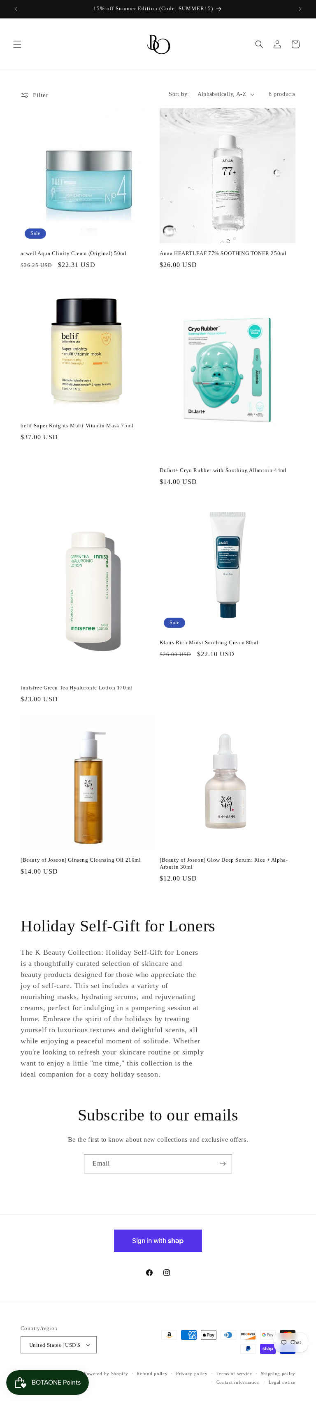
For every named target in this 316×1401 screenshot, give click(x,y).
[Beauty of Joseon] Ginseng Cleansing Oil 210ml (81, 860)
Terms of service (234, 1373)
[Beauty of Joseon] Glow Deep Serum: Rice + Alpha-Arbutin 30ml (224, 863)
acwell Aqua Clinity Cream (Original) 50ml (74, 253)
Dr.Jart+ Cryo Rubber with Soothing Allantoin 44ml (223, 470)
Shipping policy (278, 1373)
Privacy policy (192, 1373)
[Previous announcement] (16, 9)
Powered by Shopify (106, 1373)
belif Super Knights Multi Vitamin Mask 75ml (77, 425)
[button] (17, 44)
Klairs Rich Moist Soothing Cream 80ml (209, 642)
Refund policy (152, 1373)
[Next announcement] (300, 9)
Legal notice (282, 1382)
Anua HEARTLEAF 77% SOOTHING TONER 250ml (223, 253)
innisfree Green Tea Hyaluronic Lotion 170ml (76, 688)
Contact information (238, 1382)
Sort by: (179, 94)
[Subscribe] (223, 1163)
